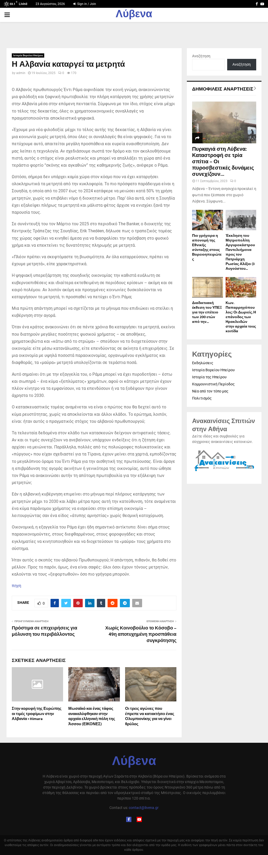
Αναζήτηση (201, 56)
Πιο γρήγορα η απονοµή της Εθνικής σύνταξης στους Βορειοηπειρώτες (207, 247)
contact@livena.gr (144, 808)
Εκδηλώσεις (202, 363)
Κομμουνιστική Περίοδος (213, 384)
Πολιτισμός (202, 398)
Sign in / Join (86, 4)
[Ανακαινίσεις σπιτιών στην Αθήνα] (224, 471)
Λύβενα (134, 14)
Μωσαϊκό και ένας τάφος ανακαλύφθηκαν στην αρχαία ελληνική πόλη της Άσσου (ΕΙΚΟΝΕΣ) (91, 716)
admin (20, 73)
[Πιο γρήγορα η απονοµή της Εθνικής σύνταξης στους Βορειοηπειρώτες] (207, 220)
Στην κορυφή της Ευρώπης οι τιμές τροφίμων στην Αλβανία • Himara (37, 713)
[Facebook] (128, 819)
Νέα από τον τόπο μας (210, 391)
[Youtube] (139, 819)
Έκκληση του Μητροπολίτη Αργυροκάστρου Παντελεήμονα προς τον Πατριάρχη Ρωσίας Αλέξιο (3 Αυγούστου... (240, 252)
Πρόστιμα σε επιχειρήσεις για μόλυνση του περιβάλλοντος (44, 631)
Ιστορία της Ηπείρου (209, 377)
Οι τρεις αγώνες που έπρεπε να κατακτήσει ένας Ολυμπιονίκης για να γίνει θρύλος (149, 716)
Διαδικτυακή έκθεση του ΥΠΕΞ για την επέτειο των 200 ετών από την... (207, 312)
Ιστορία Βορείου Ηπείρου (28, 55)
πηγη (16, 585)
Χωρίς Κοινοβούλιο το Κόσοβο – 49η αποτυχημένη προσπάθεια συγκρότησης (140, 634)
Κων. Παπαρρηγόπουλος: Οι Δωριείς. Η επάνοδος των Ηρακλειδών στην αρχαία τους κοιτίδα (241, 317)
